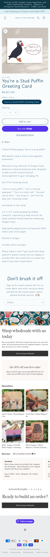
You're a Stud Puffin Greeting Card (22, 102)
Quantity (6, 107)
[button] (5, 18)
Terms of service (42, 552)
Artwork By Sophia (24, 549)
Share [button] (7, 142)
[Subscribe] (42, 302)
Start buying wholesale (25, 353)
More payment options (25, 135)
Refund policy (28, 552)
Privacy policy (15, 552)
